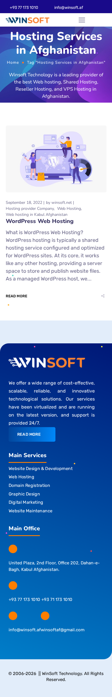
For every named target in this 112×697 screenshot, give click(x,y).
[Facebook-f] (11, 642)
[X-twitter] (33, 642)
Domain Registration (29, 485)
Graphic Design (24, 493)
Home (13, 62)
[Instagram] (22, 642)
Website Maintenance (31, 510)
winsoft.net (61, 202)
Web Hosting (69, 208)
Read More (17, 296)
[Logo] (27, 20)
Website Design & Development (40, 468)
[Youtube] (56, 642)
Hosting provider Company (30, 208)
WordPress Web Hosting (40, 221)
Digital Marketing (26, 502)
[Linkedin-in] (45, 642)
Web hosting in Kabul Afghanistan (36, 214)
